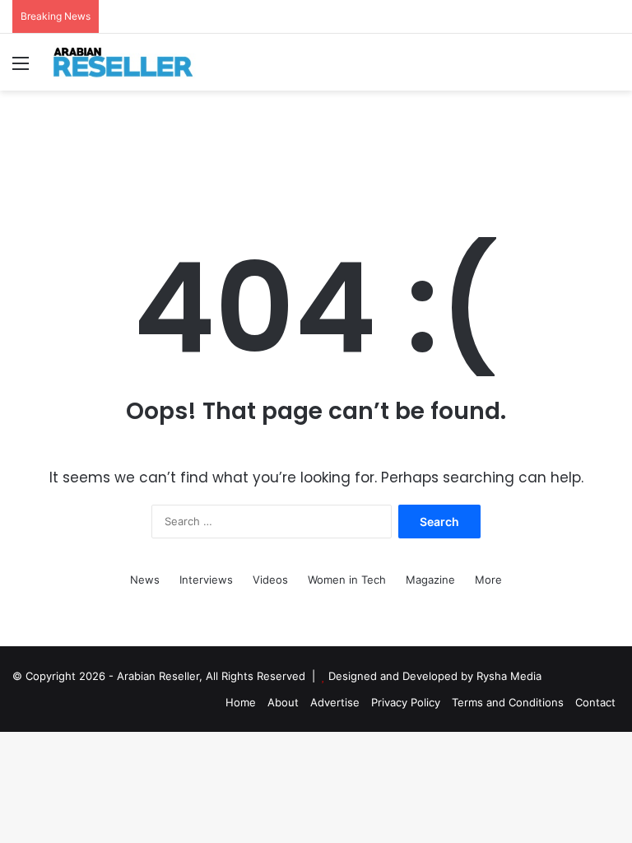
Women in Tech (347, 579)
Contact (595, 702)
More (488, 579)
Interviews (206, 579)
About (283, 702)
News (145, 579)
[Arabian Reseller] (131, 62)
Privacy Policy (405, 702)
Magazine (430, 579)
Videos (270, 579)
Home (240, 702)
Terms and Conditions (508, 702)
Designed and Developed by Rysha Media (434, 675)
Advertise (335, 702)
